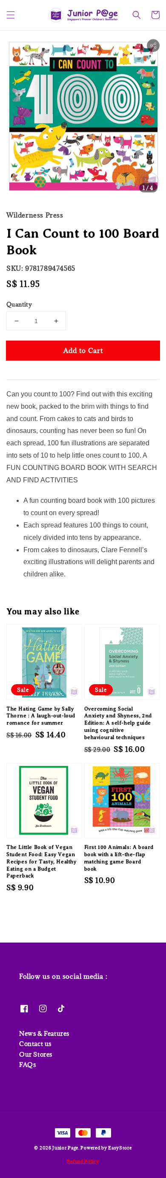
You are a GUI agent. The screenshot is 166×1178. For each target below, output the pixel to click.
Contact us (35, 1044)
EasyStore (120, 1148)
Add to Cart (83, 350)
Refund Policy (83, 1161)
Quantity (19, 304)
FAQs (27, 1064)
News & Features (44, 1033)
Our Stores (35, 1054)
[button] (10, 15)
